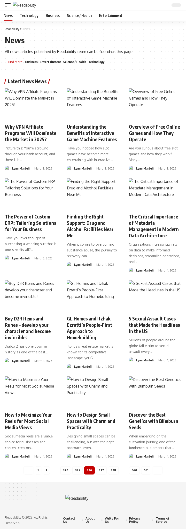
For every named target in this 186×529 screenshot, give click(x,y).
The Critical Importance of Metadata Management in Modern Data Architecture (154, 225)
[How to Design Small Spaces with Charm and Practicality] (93, 392)
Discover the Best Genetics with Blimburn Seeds (153, 421)
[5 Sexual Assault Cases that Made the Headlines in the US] (155, 296)
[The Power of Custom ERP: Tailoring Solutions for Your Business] (31, 194)
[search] (165, 5)
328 (113, 470)
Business (31, 62)
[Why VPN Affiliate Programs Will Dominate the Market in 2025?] (31, 104)
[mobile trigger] (9, 5)
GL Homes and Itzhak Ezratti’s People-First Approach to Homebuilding (89, 327)
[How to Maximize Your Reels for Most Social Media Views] (31, 392)
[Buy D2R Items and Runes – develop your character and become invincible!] (31, 296)
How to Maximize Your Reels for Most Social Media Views (28, 421)
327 (101, 470)
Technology (96, 62)
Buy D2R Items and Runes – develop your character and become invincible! (28, 327)
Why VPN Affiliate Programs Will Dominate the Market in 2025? (30, 133)
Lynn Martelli (21, 168)
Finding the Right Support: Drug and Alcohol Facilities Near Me (90, 225)
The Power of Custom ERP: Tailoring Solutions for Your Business (30, 222)
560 (134, 470)
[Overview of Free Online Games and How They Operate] (155, 104)
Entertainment (50, 62)
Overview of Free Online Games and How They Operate (154, 133)
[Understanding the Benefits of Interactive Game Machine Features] (93, 104)
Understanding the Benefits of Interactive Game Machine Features (92, 133)
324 (65, 470)
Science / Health (74, 62)
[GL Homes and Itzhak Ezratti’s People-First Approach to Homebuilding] (93, 296)
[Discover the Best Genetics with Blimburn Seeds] (155, 392)
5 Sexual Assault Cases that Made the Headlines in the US (154, 324)
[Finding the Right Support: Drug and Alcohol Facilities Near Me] (93, 194)
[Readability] (24, 5)
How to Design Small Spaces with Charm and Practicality (91, 421)
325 (77, 470)
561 (146, 470)
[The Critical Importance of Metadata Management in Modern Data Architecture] (155, 194)
